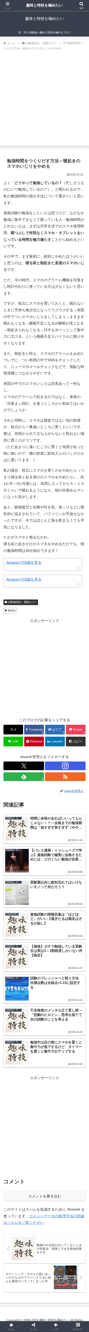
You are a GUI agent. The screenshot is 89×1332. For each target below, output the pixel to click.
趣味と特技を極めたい (44, 5)
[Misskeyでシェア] (74, 1168)
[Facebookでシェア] (14, 1180)
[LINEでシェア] (74, 1180)
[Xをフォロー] (23, 766)
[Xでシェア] (14, 1168)
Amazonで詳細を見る (23, 563)
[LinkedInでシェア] (44, 1192)
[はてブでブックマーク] (34, 1180)
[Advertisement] (44, 97)
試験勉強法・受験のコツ (22, 602)
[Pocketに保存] (54, 1180)
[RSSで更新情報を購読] (65, 776)
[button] (76, 741)
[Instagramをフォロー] (65, 766)
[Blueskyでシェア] (54, 1168)
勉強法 (12, 610)
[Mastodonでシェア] (34, 1168)
